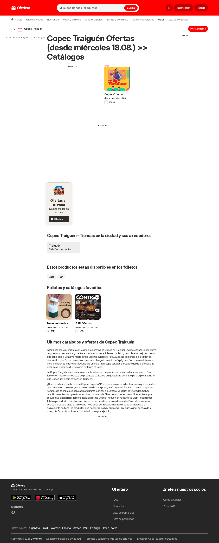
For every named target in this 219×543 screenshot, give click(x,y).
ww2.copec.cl (115, 387)
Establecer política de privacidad (63, 538)
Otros (60, 411)
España (66, 528)
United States (109, 528)
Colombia (54, 528)
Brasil (45, 528)
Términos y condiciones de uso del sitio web (108, 538)
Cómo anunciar (172, 499)
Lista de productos (123, 519)
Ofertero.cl (36, 538)
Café (51, 276)
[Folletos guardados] (169, 7)
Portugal (95, 528)
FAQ (115, 499)
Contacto (118, 506)
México (77, 528)
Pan (61, 276)
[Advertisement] (72, 92)
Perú (85, 528)
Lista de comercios (178, 19)
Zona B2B (169, 506)
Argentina (34, 528)
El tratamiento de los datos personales (157, 538)
